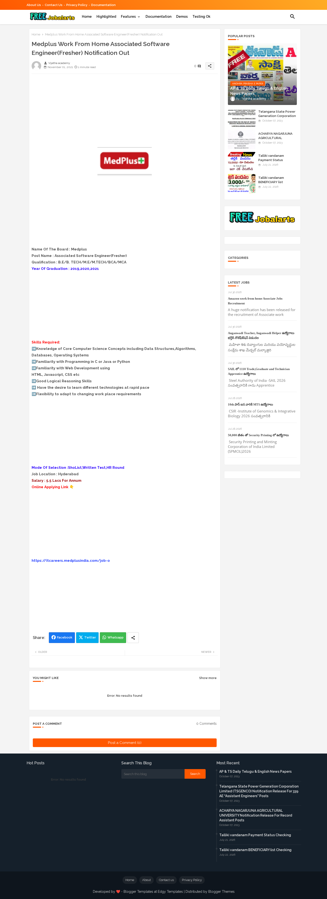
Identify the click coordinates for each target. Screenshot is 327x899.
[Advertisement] (125, 111)
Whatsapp (115, 637)
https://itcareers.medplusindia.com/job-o (71, 560)
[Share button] (133, 637)
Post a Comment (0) (124, 743)
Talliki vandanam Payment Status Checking (271, 160)
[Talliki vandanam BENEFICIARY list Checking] (241, 183)
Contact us (53, 5)
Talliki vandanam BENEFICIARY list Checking (271, 182)
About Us (34, 5)
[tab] (86, 16)
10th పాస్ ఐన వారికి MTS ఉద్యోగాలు (250, 404)
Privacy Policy (76, 5)
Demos (182, 16)
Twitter (90, 637)
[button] (292, 16)
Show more (208, 678)
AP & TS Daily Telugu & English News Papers (255, 771)
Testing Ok (201, 16)
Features (128, 16)
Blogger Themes (221, 891)
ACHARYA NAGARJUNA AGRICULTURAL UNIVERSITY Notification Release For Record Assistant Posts (255, 815)
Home (87, 16)
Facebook (64, 637)
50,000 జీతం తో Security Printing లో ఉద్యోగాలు (258, 435)
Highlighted (106, 16)
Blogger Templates (138, 891)
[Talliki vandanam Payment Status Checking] (241, 161)
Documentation (103, 5)
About (146, 880)
